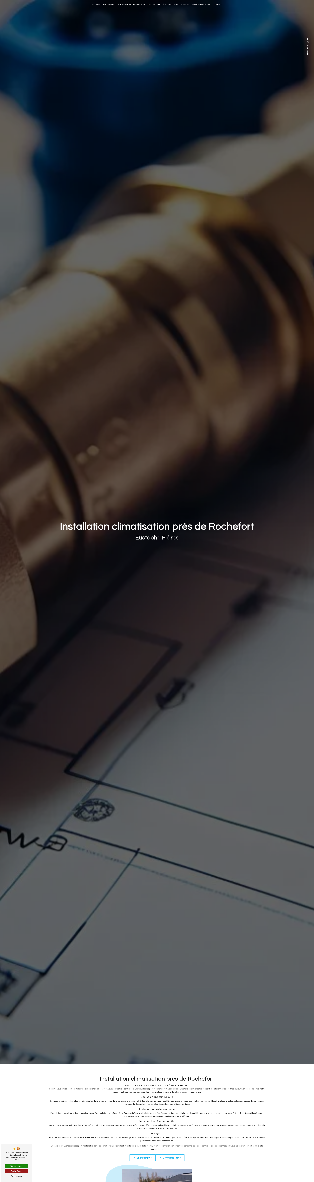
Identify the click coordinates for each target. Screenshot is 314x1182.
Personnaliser (16, 1176)
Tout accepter (16, 1166)
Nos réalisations (201, 4)
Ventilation (153, 4)
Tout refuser (16, 1171)
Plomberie (108, 4)
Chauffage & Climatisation (131, 4)
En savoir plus (144, 1157)
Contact (217, 4)
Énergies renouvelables (176, 4)
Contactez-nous (172, 1157)
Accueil (96, 4)
